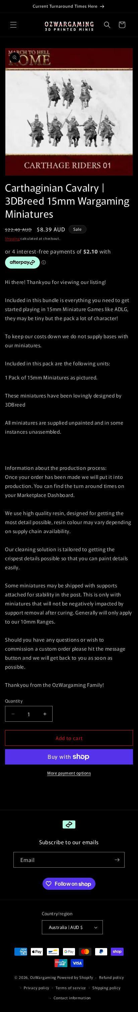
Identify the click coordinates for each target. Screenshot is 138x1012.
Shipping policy (106, 987)
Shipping (12, 238)
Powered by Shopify (75, 977)
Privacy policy (36, 987)
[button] (13, 24)
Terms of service (71, 987)
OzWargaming (43, 977)
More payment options (69, 773)
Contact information (72, 997)
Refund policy (111, 977)
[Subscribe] (117, 860)
